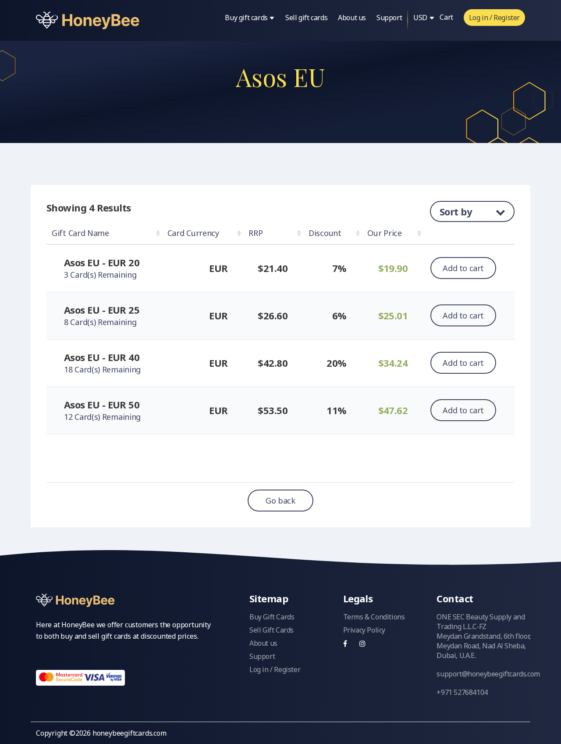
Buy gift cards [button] (247, 17)
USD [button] (421, 17)
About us (352, 17)
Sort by (457, 211)
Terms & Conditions (374, 617)
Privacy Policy (364, 630)
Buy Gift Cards (271, 617)
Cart (446, 17)
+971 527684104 (462, 692)
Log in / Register (494, 17)
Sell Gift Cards (271, 630)
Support (389, 17)
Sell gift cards (306, 17)
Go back (280, 500)
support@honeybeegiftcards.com (488, 674)
